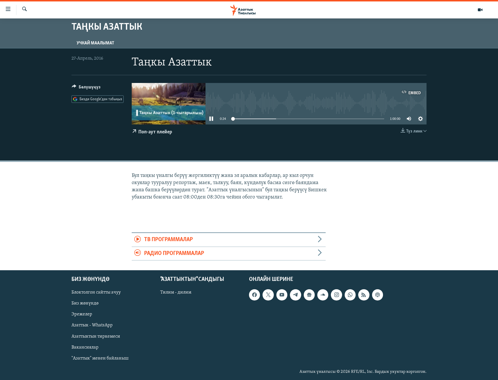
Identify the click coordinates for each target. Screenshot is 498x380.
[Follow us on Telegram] (295, 294)
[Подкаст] (377, 294)
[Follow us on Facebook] (254, 294)
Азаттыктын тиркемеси (95, 336)
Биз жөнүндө (85, 303)
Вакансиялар (85, 347)
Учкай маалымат (95, 43)
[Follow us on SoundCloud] (322, 294)
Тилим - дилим (175, 292)
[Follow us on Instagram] (336, 294)
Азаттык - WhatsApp (92, 325)
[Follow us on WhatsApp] (350, 294)
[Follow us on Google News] (309, 294)
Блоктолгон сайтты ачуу (96, 292)
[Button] (86, 88)
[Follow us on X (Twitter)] (268, 294)
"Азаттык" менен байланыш (100, 358)
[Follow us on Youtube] (281, 294)
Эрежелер (81, 314)
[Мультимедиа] (480, 10)
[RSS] (363, 294)
